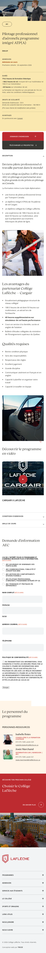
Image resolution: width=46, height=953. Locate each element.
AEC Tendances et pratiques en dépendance (19, 584)
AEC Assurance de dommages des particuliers (20, 565)
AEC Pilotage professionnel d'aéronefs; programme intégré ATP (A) (23, 579)
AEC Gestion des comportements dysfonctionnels (20, 575)
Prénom (6, 605)
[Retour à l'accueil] (15, 859)
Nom (4, 616)
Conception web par (12, 947)
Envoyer (5, 687)
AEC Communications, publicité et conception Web (21, 570)
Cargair (20, 118)
